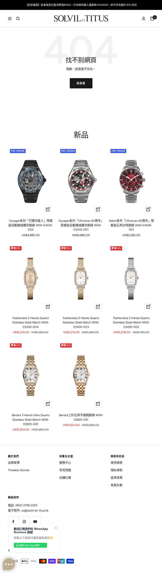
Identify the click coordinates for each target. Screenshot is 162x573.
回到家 (81, 83)
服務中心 (65, 462)
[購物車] (152, 18)
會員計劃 (116, 485)
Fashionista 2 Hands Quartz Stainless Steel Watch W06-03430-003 (81, 322)
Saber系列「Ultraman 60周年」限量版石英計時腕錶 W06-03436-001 (131, 225)
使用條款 (116, 462)
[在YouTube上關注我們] (35, 521)
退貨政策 (116, 477)
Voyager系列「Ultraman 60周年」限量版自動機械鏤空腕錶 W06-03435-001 (81, 225)
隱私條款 (116, 470)
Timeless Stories (18, 470)
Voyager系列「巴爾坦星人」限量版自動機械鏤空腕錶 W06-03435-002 (30, 225)
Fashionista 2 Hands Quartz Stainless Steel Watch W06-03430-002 (131, 322)
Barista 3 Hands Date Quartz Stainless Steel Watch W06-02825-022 (31, 419)
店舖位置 (65, 477)
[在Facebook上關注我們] (13, 521)
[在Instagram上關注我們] (24, 521)
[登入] (143, 18)
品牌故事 (14, 462)
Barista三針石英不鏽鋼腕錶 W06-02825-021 (81, 417)
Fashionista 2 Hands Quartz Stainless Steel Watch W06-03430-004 (30, 322)
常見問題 (65, 470)
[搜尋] (18, 18)
